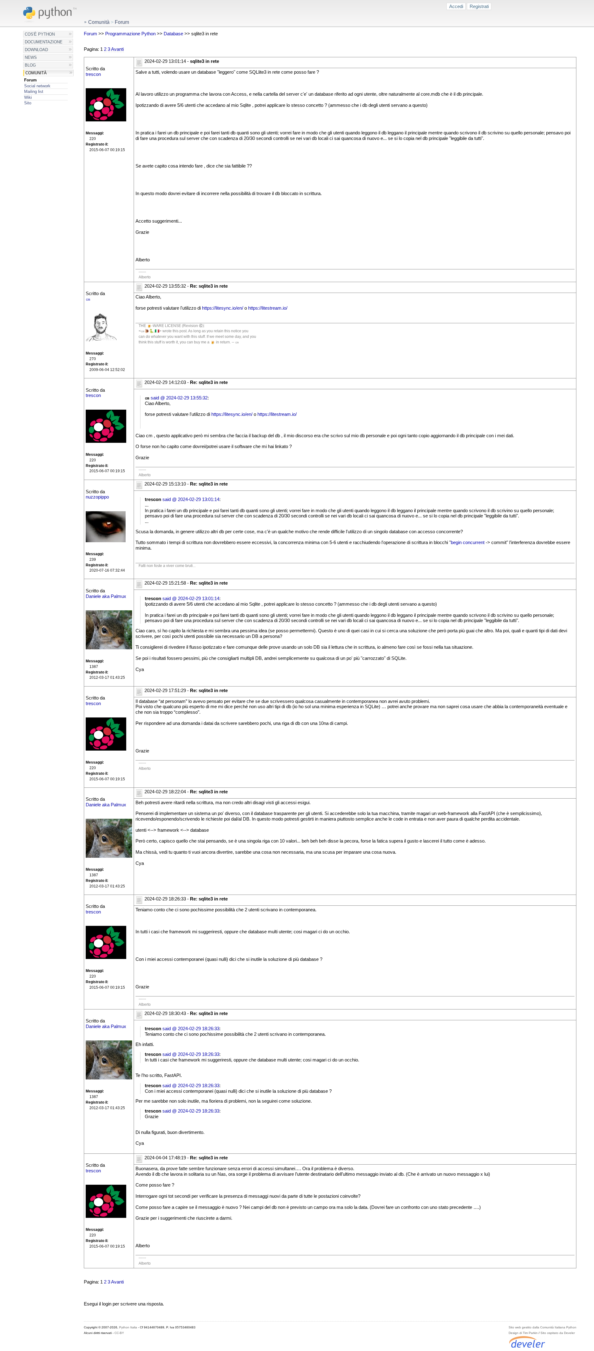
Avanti (117, 49)
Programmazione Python (130, 33)
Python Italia (128, 1327)
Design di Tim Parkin (523, 1333)
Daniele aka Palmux (106, 596)
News (31, 57)
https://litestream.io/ (267, 308)
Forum (30, 80)
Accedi (456, 6)
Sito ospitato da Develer (557, 1333)
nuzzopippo (97, 497)
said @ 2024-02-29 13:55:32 (179, 397)
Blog (30, 65)
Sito (27, 103)
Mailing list (33, 91)
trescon (93, 74)
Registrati (479, 6)
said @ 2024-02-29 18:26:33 (190, 1028)
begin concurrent (467, 542)
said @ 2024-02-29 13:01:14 (190, 499)
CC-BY (119, 1333)
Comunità (36, 73)
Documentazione (43, 42)
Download (36, 49)
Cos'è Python (40, 34)
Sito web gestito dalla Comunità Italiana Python (542, 1327)
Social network (37, 86)
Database (173, 33)
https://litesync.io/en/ (222, 308)
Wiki (28, 97)
